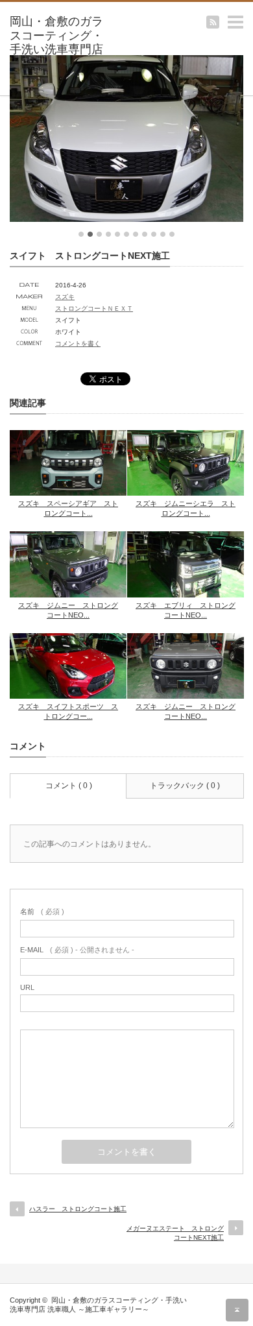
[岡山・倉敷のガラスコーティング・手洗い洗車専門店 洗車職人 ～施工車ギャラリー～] (60, 50)
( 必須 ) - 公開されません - (77, 950)
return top (237, 1310)
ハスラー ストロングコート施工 (77, 1208)
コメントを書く (78, 343)
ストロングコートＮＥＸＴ (94, 308)
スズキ (65, 296)
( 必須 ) (42, 911)
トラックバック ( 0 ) (185, 785)
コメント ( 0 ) (68, 785)
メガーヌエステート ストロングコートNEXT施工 (175, 1233)
